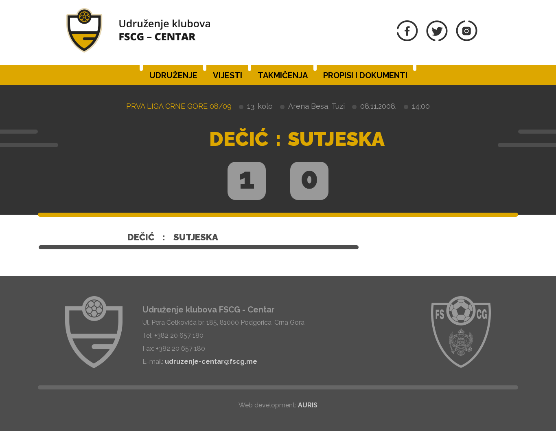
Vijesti (227, 75)
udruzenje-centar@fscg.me (211, 361)
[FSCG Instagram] (466, 39)
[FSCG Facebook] (407, 39)
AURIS (307, 405)
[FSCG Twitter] (437, 39)
